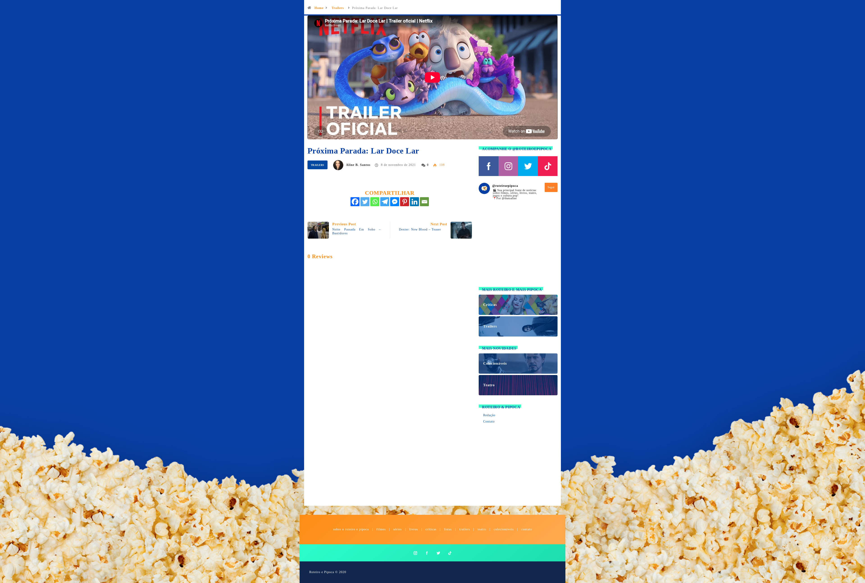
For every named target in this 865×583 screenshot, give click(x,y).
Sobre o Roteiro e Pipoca (351, 529)
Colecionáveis (504, 529)
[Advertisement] (518, 246)
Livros (413, 529)
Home (318, 8)
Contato (489, 421)
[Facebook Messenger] (394, 201)
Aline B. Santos (358, 165)
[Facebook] (355, 201)
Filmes (381, 529)
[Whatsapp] (374, 201)
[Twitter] (364, 201)
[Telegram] (384, 201)
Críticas (431, 529)
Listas (448, 529)
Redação (489, 415)
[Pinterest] (404, 201)
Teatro (482, 529)
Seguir (551, 187)
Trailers (338, 8)
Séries (398, 529)
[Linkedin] (414, 201)
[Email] (424, 201)
